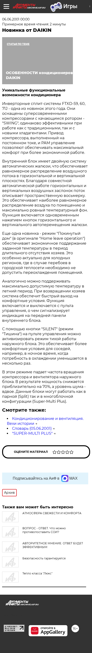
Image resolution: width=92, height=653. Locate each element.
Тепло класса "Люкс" (37, 573)
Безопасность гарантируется (44, 558)
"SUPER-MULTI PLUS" (32, 433)
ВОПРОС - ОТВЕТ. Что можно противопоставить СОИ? (44, 530)
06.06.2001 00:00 (15, 19)
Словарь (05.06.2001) (32, 428)
